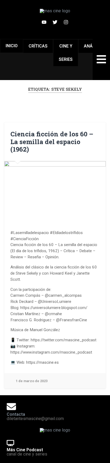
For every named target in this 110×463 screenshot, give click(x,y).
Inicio (12, 45)
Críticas (38, 46)
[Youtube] (44, 22)
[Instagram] (66, 22)
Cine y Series (66, 52)
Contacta (16, 414)
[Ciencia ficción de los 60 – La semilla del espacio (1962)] (54, 189)
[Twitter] (55, 22)
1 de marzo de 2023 (32, 381)
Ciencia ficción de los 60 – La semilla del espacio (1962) (51, 142)
